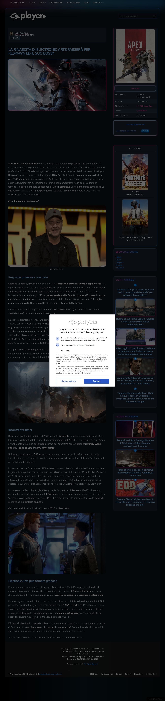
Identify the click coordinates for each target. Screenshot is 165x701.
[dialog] (83, 350)
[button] (82, 350)
